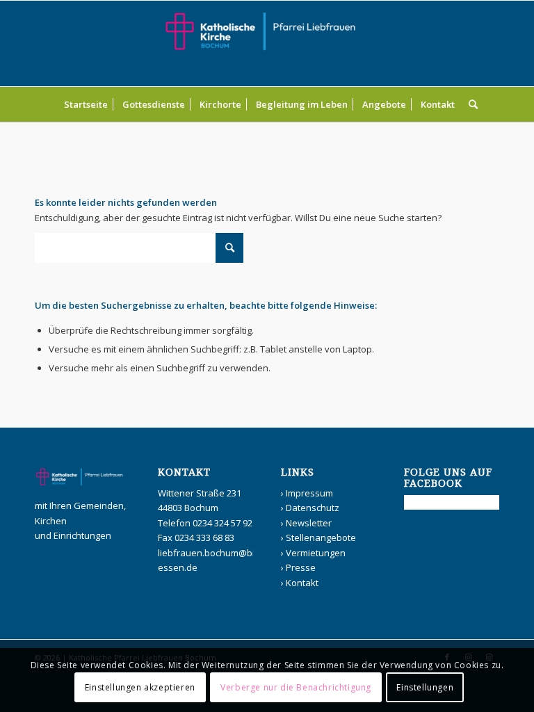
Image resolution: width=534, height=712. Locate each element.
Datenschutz (312, 507)
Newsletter (309, 523)
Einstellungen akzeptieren (140, 687)
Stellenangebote (321, 537)
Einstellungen (424, 687)
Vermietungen (316, 553)
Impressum (309, 493)
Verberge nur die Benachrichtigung (295, 687)
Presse (301, 567)
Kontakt (302, 582)
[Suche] (470, 104)
